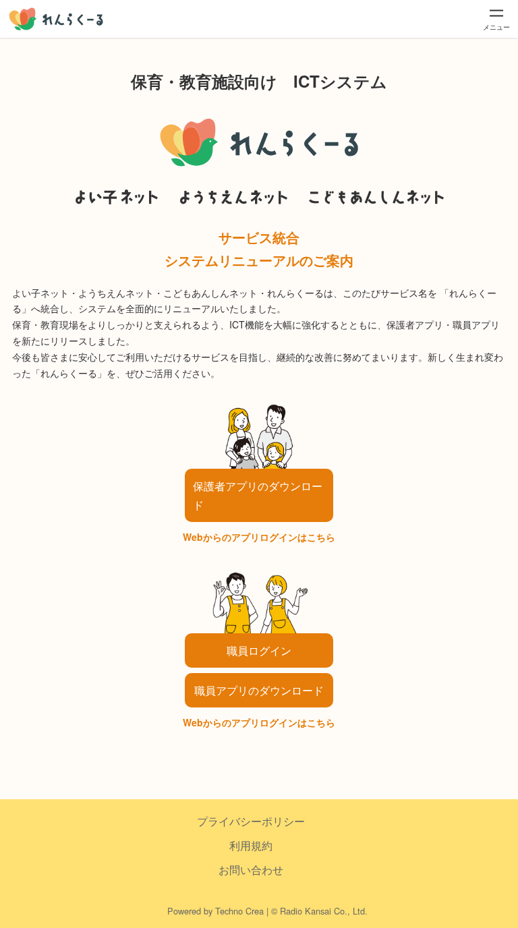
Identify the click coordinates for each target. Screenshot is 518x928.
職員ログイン (259, 650)
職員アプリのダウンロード (259, 690)
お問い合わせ (251, 869)
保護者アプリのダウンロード (257, 495)
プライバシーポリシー (251, 821)
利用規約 (250, 845)
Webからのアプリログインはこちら (259, 537)
